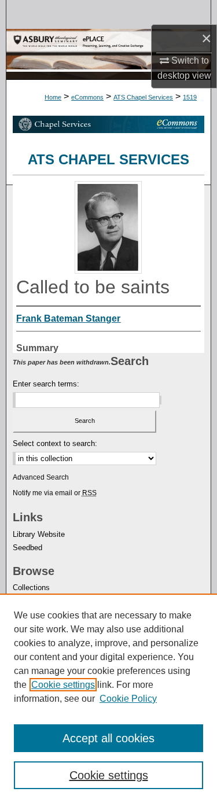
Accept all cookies (108, 738)
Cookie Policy (128, 698)
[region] (108, 698)
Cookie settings (63, 685)
